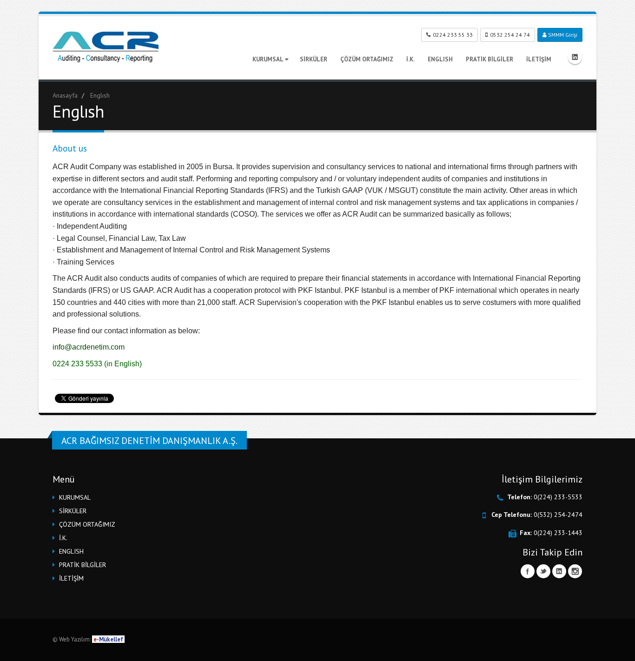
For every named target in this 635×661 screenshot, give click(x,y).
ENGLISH (440, 59)
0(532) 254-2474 (558, 514)
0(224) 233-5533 (558, 497)
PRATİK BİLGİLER (489, 59)
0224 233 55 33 (453, 34)
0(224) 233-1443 (558, 533)
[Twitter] (543, 571)
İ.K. (410, 59)
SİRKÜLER (313, 59)
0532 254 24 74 (510, 34)
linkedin (575, 57)
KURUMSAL (268, 59)
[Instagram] (575, 571)
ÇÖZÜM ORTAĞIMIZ (366, 59)
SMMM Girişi (562, 34)
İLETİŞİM (538, 59)
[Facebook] (528, 571)
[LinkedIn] (559, 571)
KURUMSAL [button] (75, 497)
